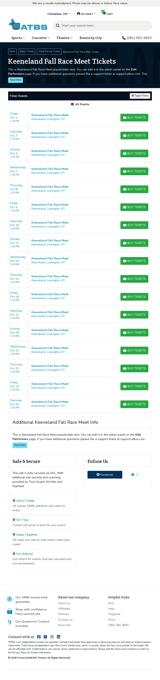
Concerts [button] (39, 38)
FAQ (111, 603)
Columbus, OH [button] (57, 14)
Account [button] (86, 14)
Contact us (65, 620)
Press (111, 620)
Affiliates (64, 609)
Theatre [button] (63, 38)
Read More (15, 79)
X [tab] (137, 475)
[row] (80, 117)
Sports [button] (16, 38)
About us (64, 603)
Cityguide (114, 614)
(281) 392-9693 (139, 38)
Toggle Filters (141, 95)
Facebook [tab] (106, 475)
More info (64, 625)
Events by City (91, 38)
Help (111, 609)
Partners (63, 614)
